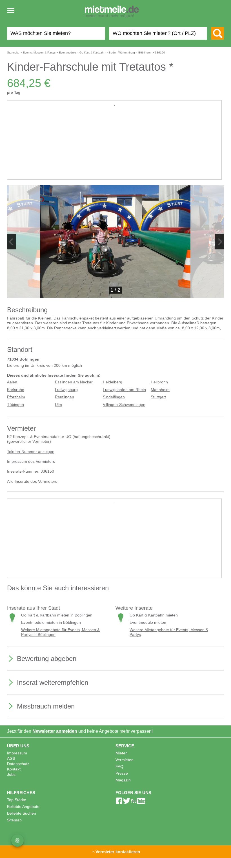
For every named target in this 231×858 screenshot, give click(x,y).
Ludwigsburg (66, 390)
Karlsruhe (15, 390)
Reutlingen (64, 397)
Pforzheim (16, 397)
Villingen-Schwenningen (124, 405)
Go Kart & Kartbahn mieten (154, 615)
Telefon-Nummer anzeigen (30, 452)
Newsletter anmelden (54, 731)
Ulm (58, 405)
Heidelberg (112, 382)
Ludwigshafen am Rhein (124, 390)
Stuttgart (158, 397)
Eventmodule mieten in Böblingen (51, 622)
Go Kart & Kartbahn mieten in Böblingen (56, 615)
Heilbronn (159, 382)
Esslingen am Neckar (74, 382)
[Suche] (217, 33)
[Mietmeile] (112, 12)
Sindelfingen (114, 397)
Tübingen (15, 405)
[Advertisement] (114, 146)
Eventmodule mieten (148, 622)
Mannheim (160, 390)
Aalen (12, 382)
